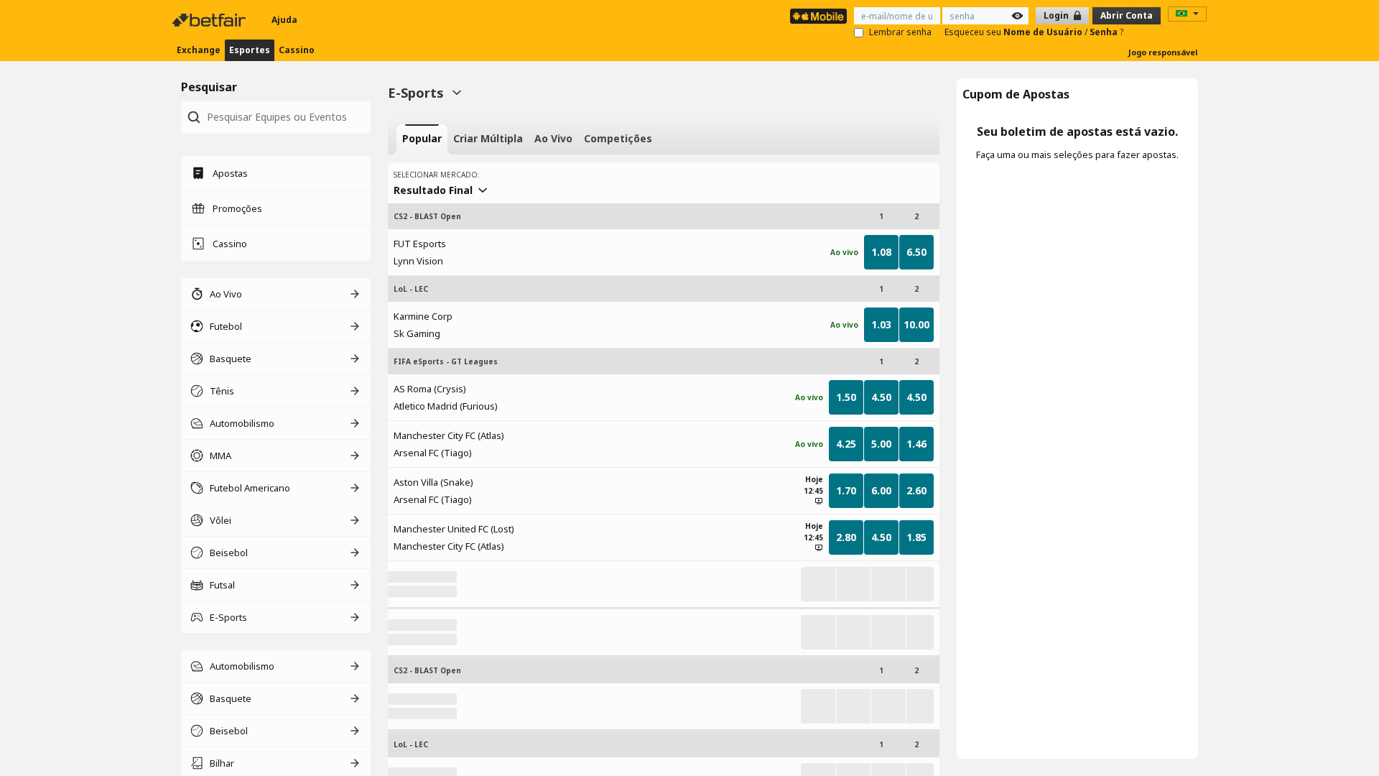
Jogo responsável (1163, 52)
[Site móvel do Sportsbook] (818, 16)
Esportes (249, 50)
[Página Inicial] (210, 20)
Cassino (297, 50)
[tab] (421, 139)
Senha (1105, 32)
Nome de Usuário (1044, 32)
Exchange (198, 50)
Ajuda (284, 20)
